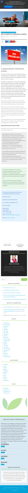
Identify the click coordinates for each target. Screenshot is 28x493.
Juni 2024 (5, 327)
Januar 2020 (6, 332)
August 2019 (6, 334)
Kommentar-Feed (7, 391)
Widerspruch (6, 380)
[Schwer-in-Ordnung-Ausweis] (14, 55)
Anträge (5, 367)
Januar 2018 (6, 347)
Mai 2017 (5, 351)
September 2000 (7, 356)
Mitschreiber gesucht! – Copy (10, 287)
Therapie (5, 378)
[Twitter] (16, 491)
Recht (5, 375)
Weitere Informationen (18, 6)
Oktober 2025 (6, 323)
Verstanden (8, 6)
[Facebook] (12, 491)
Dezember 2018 (7, 339)
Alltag (8, 32)
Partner (5, 374)
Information (6, 370)
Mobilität (5, 372)
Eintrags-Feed (6, 389)
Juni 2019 (5, 335)
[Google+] (14, 491)
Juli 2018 (5, 342)
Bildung (5, 369)
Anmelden (6, 388)
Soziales (14, 32)
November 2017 (7, 348)
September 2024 (7, 324)
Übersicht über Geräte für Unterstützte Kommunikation (15, 299)
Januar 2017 (6, 355)
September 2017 (7, 350)
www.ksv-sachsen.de (11, 217)
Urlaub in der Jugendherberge (11, 23)
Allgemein (11, 21)
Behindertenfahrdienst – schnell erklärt (19, 307)
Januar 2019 (6, 337)
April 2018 (6, 345)
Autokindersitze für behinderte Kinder (11, 290)
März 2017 (6, 353)
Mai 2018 (5, 343)
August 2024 (6, 326)
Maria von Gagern (5, 36)
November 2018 (7, 340)
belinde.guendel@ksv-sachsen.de (13, 214)
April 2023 (6, 329)
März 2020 (6, 331)
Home (2, 30)
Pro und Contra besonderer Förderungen (12, 292)
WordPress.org (7, 393)
